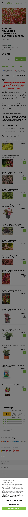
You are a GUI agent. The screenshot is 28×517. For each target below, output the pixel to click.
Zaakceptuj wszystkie (14, 508)
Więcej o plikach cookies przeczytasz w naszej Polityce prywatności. (12, 496)
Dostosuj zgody (14, 504)
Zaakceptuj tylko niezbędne (14, 500)
